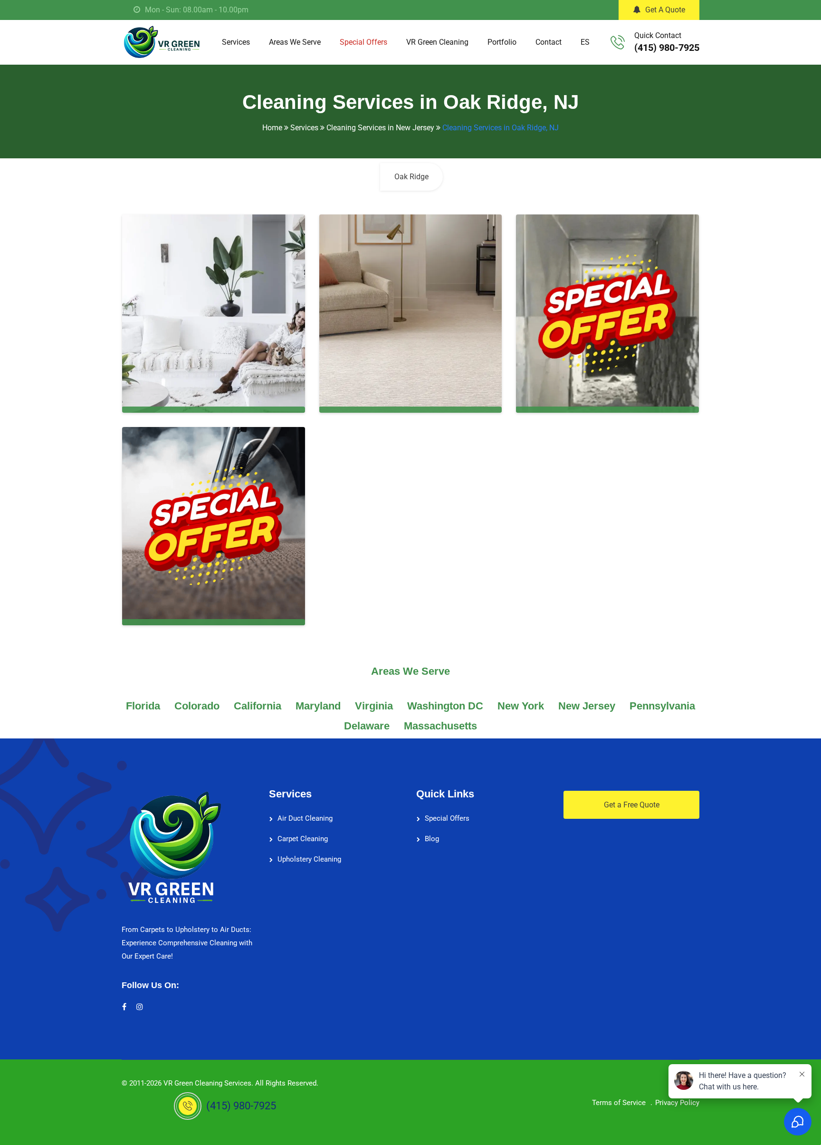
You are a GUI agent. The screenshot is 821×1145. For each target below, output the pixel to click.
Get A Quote (665, 9)
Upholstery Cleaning (309, 859)
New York (520, 706)
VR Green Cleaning (437, 42)
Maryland (318, 706)
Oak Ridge (411, 176)
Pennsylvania (662, 706)
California (257, 706)
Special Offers (363, 42)
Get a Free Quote (631, 804)
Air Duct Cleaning (305, 818)
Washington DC (445, 706)
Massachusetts (440, 726)
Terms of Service (619, 1102)
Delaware (367, 726)
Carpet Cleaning (302, 838)
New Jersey (586, 706)
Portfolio (501, 42)
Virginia (374, 706)
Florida (143, 706)
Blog (432, 838)
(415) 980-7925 (666, 47)
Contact (548, 42)
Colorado (197, 706)
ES (585, 42)
